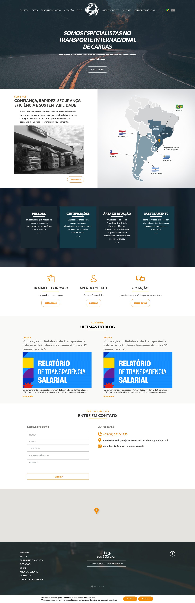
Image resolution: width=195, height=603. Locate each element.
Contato (126, 10)
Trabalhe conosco (51, 10)
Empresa (24, 10)
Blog (79, 10)
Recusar (145, 599)
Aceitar (130, 599)
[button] (97, 511)
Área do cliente (110, 10)
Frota (35, 10)
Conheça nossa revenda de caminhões (106, 563)
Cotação (69, 10)
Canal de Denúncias (145, 10)
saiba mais (97, 69)
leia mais (76, 179)
